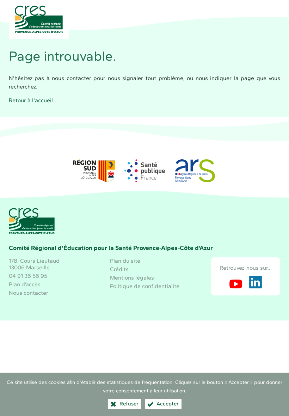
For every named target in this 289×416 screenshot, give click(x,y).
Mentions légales (132, 277)
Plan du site (125, 260)
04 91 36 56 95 (28, 276)
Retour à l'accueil (31, 100)
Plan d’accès (25, 284)
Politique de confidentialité (144, 286)
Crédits (119, 269)
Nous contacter (28, 292)
